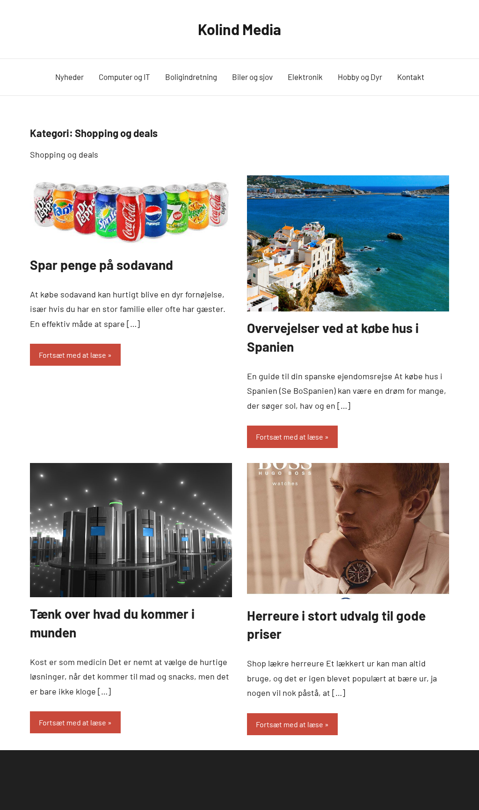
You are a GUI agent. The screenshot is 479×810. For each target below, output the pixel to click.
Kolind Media (239, 29)
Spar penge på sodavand (101, 265)
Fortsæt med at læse (72, 354)
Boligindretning (191, 76)
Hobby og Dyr (360, 76)
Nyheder (69, 76)
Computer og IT (124, 76)
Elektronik (305, 76)
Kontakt (410, 76)
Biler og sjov (252, 76)
